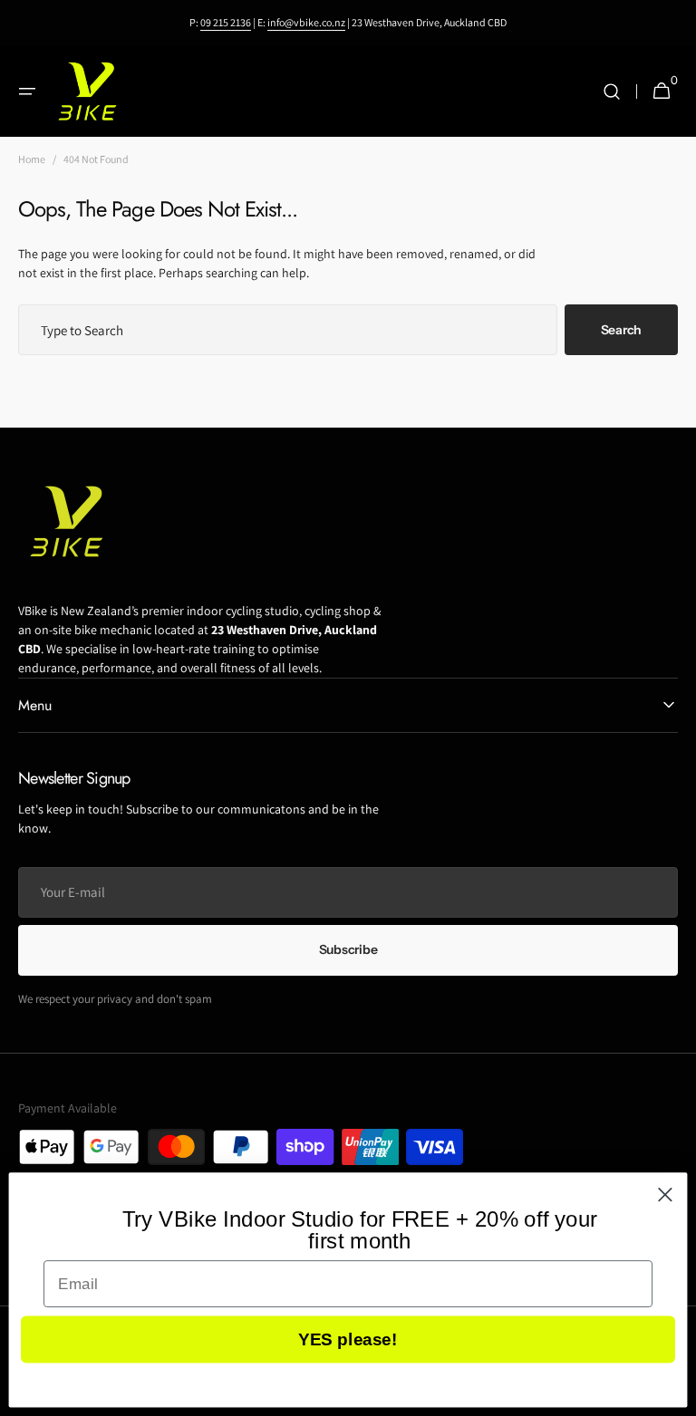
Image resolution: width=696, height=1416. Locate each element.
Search (621, 330)
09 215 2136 (225, 22)
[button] (27, 91)
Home (31, 159)
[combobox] (287, 329)
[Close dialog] (665, 1195)
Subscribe (348, 949)
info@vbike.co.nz (306, 22)
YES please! (347, 1339)
